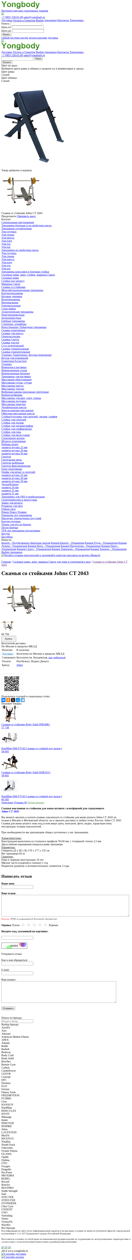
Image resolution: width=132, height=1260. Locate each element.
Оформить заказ (26, 216)
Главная (6, 561)
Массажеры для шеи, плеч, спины (21, 398)
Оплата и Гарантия (24, 20)
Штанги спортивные (13, 441)
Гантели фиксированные (16, 465)
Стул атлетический (12, 345)
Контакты (63, 20)
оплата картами (38, 37)
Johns (19, 665)
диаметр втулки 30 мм (14, 450)
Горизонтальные (11, 305)
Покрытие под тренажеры (16, 515)
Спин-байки (8, 308)
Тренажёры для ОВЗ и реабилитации (23, 496)
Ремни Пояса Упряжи (14, 512)
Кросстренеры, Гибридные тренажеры (23, 327)
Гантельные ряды (11, 459)
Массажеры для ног (12, 388)
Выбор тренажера (46, 20)
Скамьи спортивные (13, 330)
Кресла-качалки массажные (17, 410)
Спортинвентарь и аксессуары (19, 499)
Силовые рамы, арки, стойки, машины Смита (28, 274)
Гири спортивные (11, 468)
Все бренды (8, 1227)
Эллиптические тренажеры (17, 311)
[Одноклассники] (8, 700)
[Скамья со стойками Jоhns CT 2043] (21, 618)
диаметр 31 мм (10, 490)
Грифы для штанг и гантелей (18, 472)
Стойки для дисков (12, 422)
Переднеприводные (13, 314)
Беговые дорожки (11, 296)
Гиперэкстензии (10, 336)
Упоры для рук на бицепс (16, 524)
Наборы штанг (10, 444)
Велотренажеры (10, 299)
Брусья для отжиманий (14, 358)
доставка (53, 37)
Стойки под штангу (13, 280)
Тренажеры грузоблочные (16, 228)
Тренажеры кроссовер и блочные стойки (25, 271)
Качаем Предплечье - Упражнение (81, 546)
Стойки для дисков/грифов (17, 425)
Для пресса (7, 237)
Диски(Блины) (10, 484)
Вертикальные (9, 302)
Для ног (6, 247)
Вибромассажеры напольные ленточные (25, 391)
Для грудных (8, 231)
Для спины (7, 234)
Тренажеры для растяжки (16, 376)
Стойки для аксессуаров (15, 435)
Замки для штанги (12, 502)
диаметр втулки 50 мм (14, 453)
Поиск (38, 58)
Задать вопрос (36, 802)
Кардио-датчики (11, 521)
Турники (6, 364)
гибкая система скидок (14, 37)
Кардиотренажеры (12, 293)
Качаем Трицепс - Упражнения (108, 549)
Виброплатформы (11, 395)
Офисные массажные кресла (18, 413)
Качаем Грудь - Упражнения (101, 542)
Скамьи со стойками (13, 287)
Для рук (6, 243)
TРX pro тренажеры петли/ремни (20, 530)
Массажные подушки (13, 401)
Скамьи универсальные (15, 348)
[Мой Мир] (18, 700)
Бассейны (7, 536)
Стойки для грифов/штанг (16, 428)
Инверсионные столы (14, 370)
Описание (7, 802)
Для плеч (6, 240)
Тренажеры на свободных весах (20, 250)
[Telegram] (23, 700)
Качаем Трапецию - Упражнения (71, 549)
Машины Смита (10, 284)
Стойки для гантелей (13, 419)
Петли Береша (9, 527)
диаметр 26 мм (10, 487)
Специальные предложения (17, 222)
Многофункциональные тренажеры (22, 290)
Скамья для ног (10, 342)
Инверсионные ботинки (15, 373)
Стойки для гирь (11, 432)
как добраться (56, 657)
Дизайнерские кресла (13, 407)
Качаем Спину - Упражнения (34, 549)
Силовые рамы (10, 277)
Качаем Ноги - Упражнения (44, 546)
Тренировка (77, 20)
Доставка (6, 20)
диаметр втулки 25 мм (14, 447)
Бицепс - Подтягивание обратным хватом (25, 542)
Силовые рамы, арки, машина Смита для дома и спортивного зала (52, 561)
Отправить (8, 1008)
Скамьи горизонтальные (15, 351)
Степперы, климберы (13, 324)
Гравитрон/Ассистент (14, 361)
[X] (13, 700)
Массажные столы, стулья (16, 382)
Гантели (6, 456)
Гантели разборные (12, 462)
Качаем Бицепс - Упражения (67, 542)
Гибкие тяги (8, 509)
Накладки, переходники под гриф (21, 518)
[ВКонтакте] (3, 700)
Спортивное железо (13, 438)
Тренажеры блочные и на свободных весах (26, 225)
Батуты (5, 533)
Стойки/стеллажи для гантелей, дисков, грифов (29, 416)
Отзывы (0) (20, 802)
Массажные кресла (12, 385)
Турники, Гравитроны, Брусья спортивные (26, 354)
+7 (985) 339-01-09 (12, 17)
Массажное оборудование (16, 379)
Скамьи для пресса (12, 333)
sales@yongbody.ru (34, 17)
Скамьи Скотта (10, 339)
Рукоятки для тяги (12, 505)
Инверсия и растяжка (13, 367)
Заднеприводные (11, 317)
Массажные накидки (13, 404)
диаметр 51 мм (10, 493)
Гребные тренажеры (13, 321)
